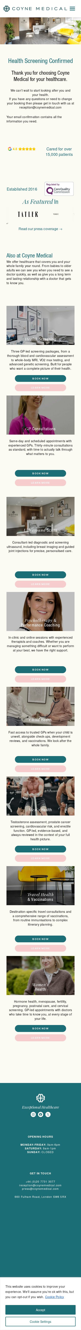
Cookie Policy (54, 1297)
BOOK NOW (40, 378)
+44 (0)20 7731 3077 (41, 1181)
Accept (40, 1310)
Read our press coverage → (41, 228)
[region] (40, 1303)
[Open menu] (72, 8)
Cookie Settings (40, 1321)
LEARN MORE (40, 387)
